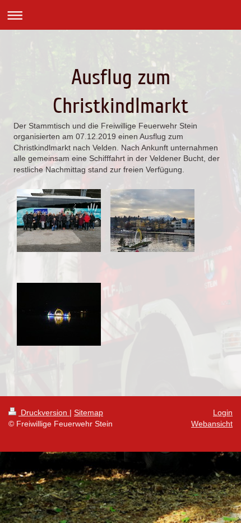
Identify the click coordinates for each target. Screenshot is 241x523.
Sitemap (88, 412)
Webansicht (212, 423)
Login (223, 412)
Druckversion (43, 412)
